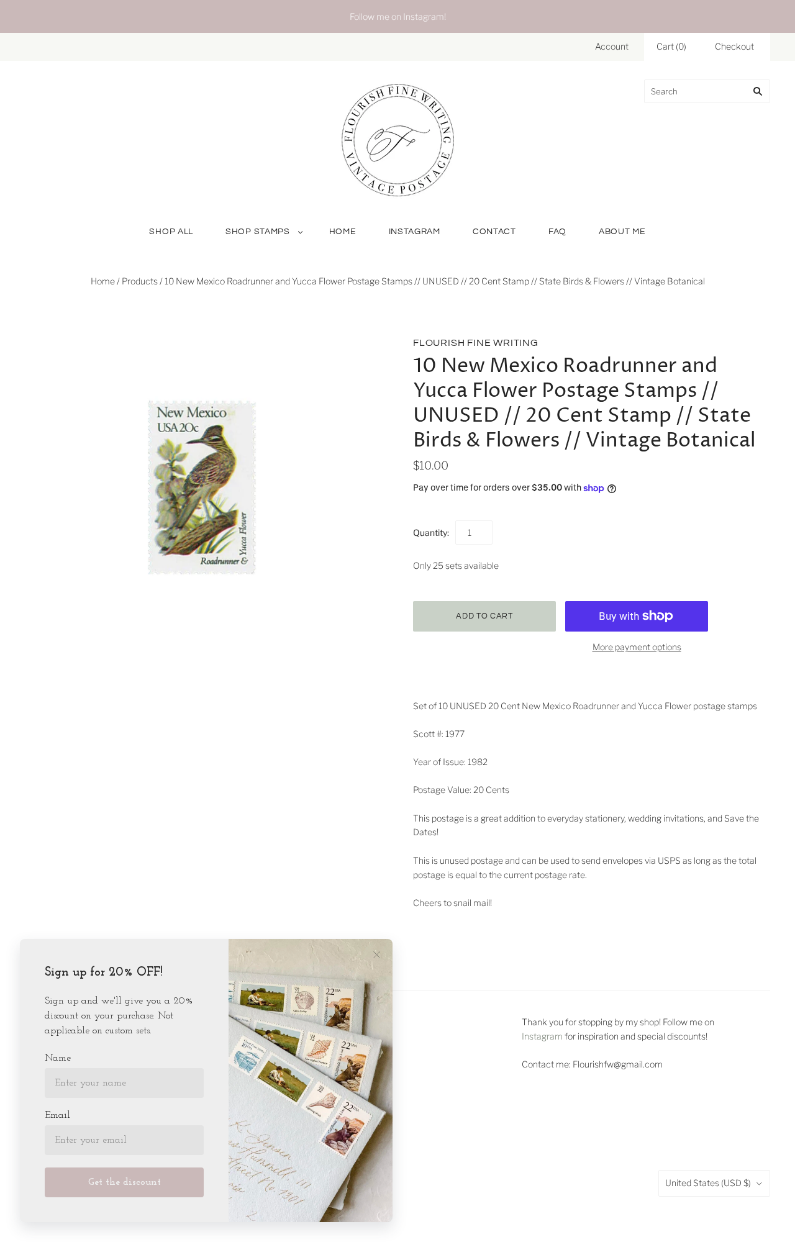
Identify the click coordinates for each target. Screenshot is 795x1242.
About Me (622, 231)
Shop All (171, 231)
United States (708, 1182)
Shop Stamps (257, 231)
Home (343, 231)
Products (140, 281)
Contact (494, 231)
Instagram (414, 231)
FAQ (557, 231)
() (671, 46)
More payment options (637, 646)
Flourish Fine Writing (475, 343)
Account (612, 46)
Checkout (734, 46)
